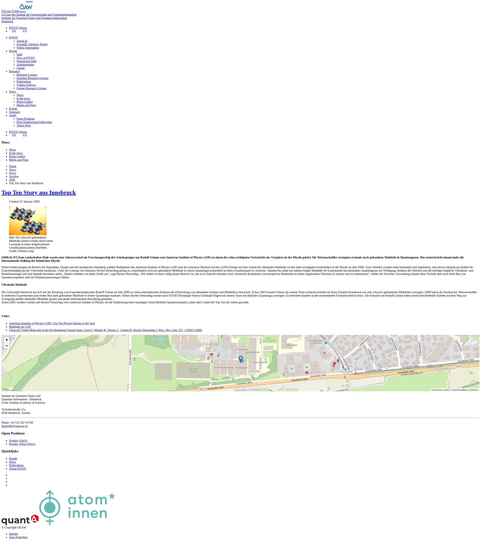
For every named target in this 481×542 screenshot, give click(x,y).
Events (13, 108)
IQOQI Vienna (18, 27)
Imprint (13, 533)
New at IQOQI (26, 57)
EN (25, 31)
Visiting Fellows (26, 84)
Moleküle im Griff (20, 326)
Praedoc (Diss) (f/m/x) (22, 444)
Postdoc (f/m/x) (18, 440)
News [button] (12, 91)
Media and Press (26, 105)
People (13, 458)
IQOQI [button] (13, 37)
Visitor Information (28, 47)
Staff (19, 54)
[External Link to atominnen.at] (77, 524)
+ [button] (6, 340)
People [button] (13, 51)
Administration (25, 64)
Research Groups (27, 74)
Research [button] (14, 71)
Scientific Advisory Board (32, 44)
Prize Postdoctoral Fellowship (34, 122)
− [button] (6, 345)
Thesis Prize (24, 125)
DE (14, 31)
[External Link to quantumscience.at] (20, 524)
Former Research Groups (31, 88)
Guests (21, 68)
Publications (24, 81)
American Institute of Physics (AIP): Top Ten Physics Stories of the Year (52, 323)
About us (22, 40)
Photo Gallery (25, 101)
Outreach (14, 112)
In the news (23, 98)
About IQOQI (17, 468)
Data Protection (18, 537)
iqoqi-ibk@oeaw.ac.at (14, 426)
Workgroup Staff (26, 61)
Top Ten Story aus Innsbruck (39, 192)
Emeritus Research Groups (32, 78)
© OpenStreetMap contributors (465, 389)
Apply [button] (13, 115)
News (20, 95)
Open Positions (26, 118)
